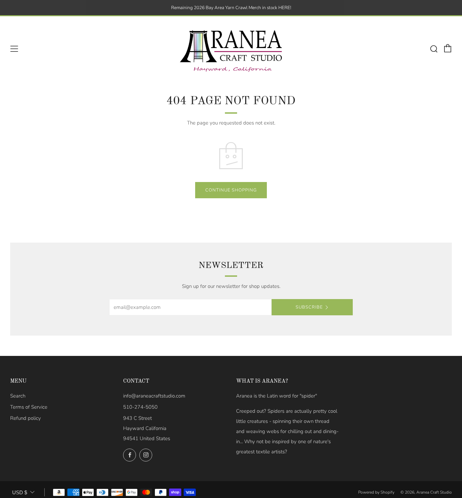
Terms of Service (28, 407)
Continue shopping (231, 190)
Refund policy (25, 418)
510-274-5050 (140, 407)
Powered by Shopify (376, 492)
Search (17, 395)
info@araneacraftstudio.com (154, 395)
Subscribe (309, 307)
